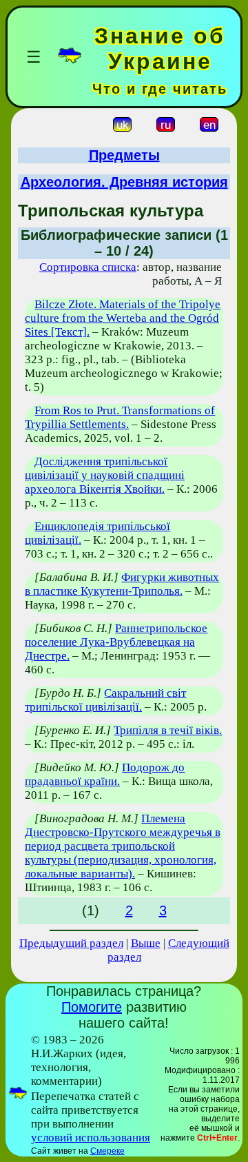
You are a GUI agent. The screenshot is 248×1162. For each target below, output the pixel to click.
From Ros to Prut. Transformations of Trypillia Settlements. (120, 417)
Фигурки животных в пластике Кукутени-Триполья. (122, 584)
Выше (146, 943)
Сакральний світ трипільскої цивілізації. (105, 699)
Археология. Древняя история (124, 182)
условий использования (90, 1137)
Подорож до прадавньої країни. (105, 774)
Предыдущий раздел (71, 943)
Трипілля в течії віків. (168, 730)
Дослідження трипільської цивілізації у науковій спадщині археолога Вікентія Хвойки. (105, 475)
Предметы (124, 155)
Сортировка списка (87, 267)
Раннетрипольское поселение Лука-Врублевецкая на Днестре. (116, 642)
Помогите (91, 1007)
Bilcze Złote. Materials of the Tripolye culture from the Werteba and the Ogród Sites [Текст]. (122, 318)
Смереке (107, 1151)
